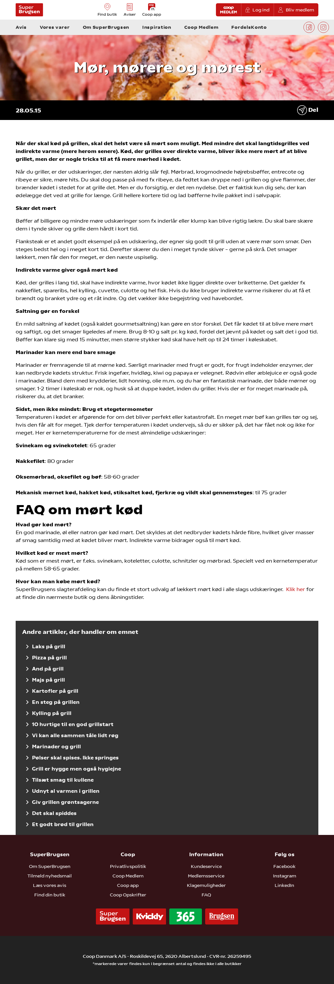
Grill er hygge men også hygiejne (76, 769)
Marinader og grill (56, 746)
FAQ (206, 894)
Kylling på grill (51, 713)
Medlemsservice (206, 875)
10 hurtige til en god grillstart (73, 724)
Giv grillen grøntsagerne (65, 802)
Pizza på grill (49, 657)
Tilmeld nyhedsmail (49, 875)
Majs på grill (48, 680)
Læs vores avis (49, 885)
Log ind (260, 9)
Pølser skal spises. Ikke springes (75, 758)
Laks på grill (48, 646)
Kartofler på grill (55, 691)
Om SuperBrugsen (49, 866)
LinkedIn (284, 885)
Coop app (128, 885)
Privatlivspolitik (128, 866)
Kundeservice (206, 866)
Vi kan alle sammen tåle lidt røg (75, 735)
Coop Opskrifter (128, 894)
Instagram (284, 875)
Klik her (295, 589)
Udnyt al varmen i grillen (65, 791)
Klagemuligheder (206, 885)
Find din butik (49, 894)
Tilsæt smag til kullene (63, 780)
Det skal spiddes (54, 813)
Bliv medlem (300, 9)
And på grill (48, 669)
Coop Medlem (128, 875)
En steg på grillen (56, 702)
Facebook (284, 866)
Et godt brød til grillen (63, 824)
